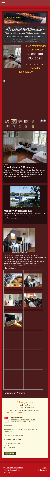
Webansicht (42, 470)
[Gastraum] (25, 147)
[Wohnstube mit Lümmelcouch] (33, 280)
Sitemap (20, 468)
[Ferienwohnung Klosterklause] (19, 240)
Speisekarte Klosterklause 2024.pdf (23, 420)
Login (44, 468)
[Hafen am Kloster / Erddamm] (25, 196)
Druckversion (11, 468)
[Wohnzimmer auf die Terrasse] (13, 300)
